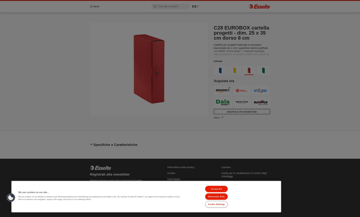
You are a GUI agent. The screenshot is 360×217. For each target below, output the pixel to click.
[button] (10, 197)
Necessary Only (216, 196)
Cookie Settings (216, 204)
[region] (146, 197)
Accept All (216, 189)
